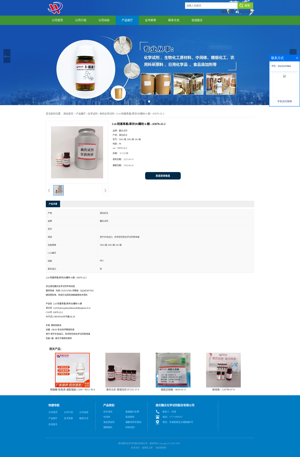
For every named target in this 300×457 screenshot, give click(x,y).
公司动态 (104, 20)
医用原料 (130, 417)
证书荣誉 (150, 20)
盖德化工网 (147, 448)
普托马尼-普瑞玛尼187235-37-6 (122, 389)
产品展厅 (127, 20)
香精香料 (107, 427)
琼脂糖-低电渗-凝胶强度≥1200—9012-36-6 (72, 389)
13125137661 (245, 12)
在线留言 (197, 20)
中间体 (106, 417)
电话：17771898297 (172, 417)
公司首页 (57, 20)
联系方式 (173, 20)
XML (178, 443)
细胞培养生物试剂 (133, 423)
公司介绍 (80, 20)
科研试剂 (130, 427)
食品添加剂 (109, 422)
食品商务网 (161, 448)
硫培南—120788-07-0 (223, 389)
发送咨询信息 (163, 175)
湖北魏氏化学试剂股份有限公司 (132, 443)
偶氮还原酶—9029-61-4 (173, 389)
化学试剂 (93, 113)
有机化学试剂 (107, 113)
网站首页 (68, 113)
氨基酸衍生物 (132, 411)
